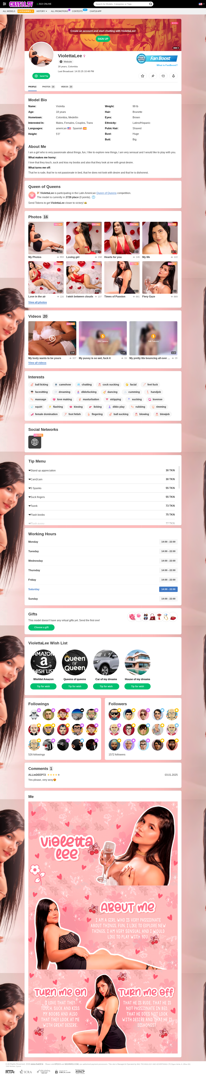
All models (9, 11)
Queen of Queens (106, 193)
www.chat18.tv (37, 1064)
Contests (77, 11)
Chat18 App (95, 11)
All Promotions (59, 11)
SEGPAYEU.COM (72, 1064)
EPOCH (58, 1064)
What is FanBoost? (167, 65)
